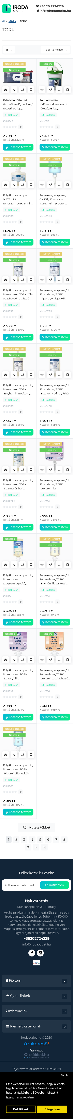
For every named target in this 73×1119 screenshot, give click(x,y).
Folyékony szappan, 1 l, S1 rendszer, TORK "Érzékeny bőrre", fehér (54, 389)
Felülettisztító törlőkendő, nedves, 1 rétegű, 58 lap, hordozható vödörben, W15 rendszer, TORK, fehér (54, 104)
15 (7, 49)
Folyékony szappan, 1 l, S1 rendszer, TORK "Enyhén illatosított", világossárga (18, 389)
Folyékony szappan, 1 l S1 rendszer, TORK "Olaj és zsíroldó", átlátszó (18, 294)
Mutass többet (39, 827)
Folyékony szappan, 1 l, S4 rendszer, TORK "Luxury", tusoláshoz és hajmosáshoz (54, 674)
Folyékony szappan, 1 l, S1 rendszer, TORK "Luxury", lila (54, 484)
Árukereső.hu (36, 1050)
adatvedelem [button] (25, 1097)
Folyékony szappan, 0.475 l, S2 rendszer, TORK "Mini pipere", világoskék (53, 199)
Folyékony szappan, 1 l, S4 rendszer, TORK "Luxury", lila (18, 674)
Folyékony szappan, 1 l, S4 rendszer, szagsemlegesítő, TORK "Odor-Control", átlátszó (18, 579)
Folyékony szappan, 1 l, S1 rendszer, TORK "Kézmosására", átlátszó (18, 484)
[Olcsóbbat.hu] (36, 1055)
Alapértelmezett (54, 49)
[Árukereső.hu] (36, 1045)
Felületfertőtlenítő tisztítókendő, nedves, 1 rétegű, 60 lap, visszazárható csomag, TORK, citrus (18, 104)
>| (44, 847)
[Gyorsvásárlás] (14, 89)
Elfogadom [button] (52, 1109)
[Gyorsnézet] (5, 89)
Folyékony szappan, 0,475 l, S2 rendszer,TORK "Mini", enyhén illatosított (17, 199)
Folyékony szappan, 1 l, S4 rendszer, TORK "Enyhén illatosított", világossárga (54, 579)
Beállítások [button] (21, 1109)
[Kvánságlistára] (31, 89)
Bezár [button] (64, 1075)
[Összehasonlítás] (22, 89)
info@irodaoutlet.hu (55, 11)
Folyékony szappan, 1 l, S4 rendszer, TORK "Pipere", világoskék (18, 769)
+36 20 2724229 (51, 6)
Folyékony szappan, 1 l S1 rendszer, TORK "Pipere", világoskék (54, 294)
